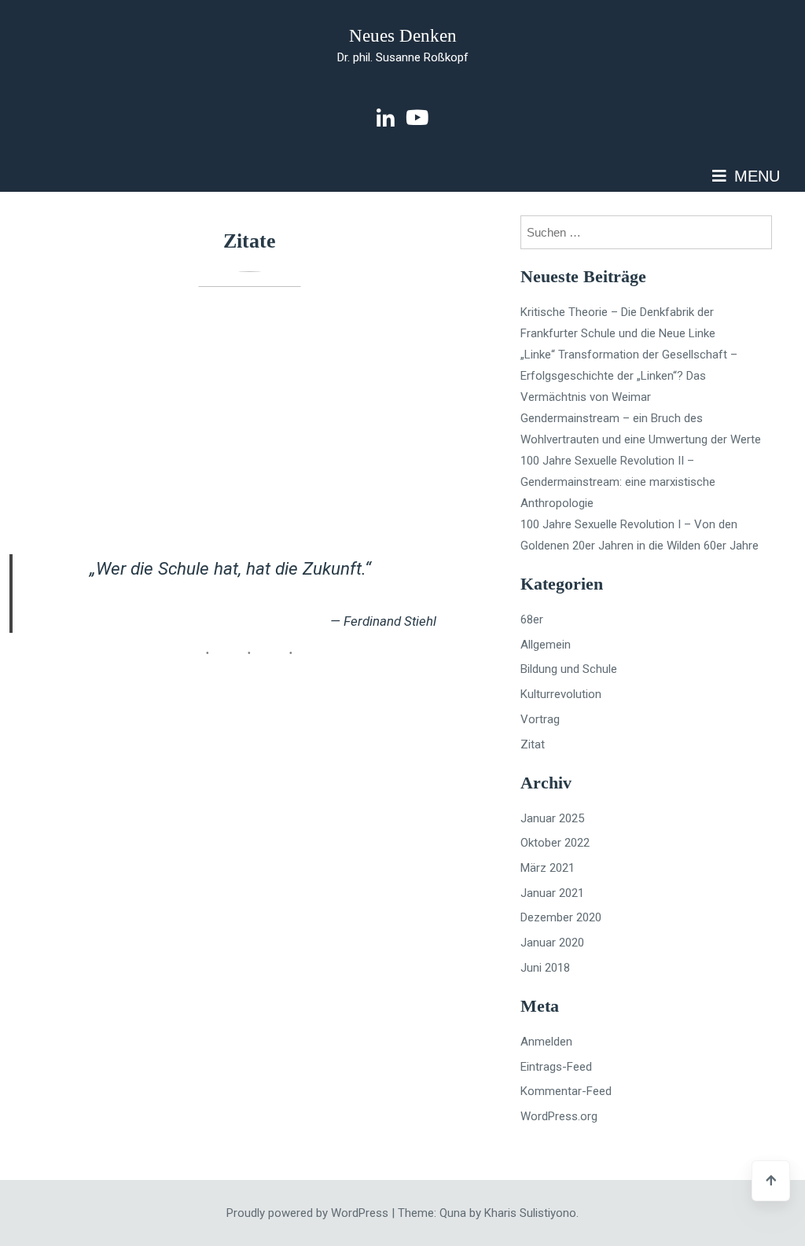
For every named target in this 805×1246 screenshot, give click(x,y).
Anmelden (546, 1042)
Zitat (532, 744)
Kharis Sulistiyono (530, 1213)
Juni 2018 (545, 968)
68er (531, 619)
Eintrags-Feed (556, 1067)
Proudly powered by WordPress (308, 1213)
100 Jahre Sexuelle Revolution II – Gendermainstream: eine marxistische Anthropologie (617, 482)
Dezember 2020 (560, 917)
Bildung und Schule (568, 669)
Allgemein (545, 645)
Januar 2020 (552, 942)
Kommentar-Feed (566, 1091)
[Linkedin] (386, 118)
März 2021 (547, 868)
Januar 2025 (552, 818)
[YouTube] (417, 118)
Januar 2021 (552, 893)
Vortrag (540, 719)
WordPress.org (558, 1116)
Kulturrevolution (560, 694)
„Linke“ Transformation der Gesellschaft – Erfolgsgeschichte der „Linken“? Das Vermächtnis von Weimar (628, 375)
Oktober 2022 (555, 843)
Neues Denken (403, 36)
